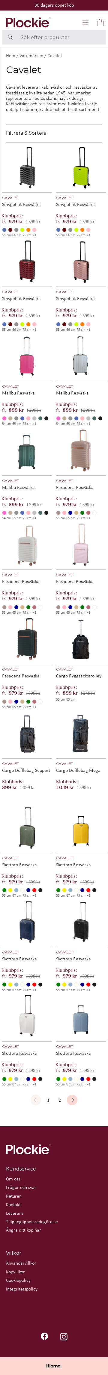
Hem (10, 55)
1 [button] (48, 1100)
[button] (85, 22)
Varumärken (31, 55)
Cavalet (54, 55)
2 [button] (59, 1100)
